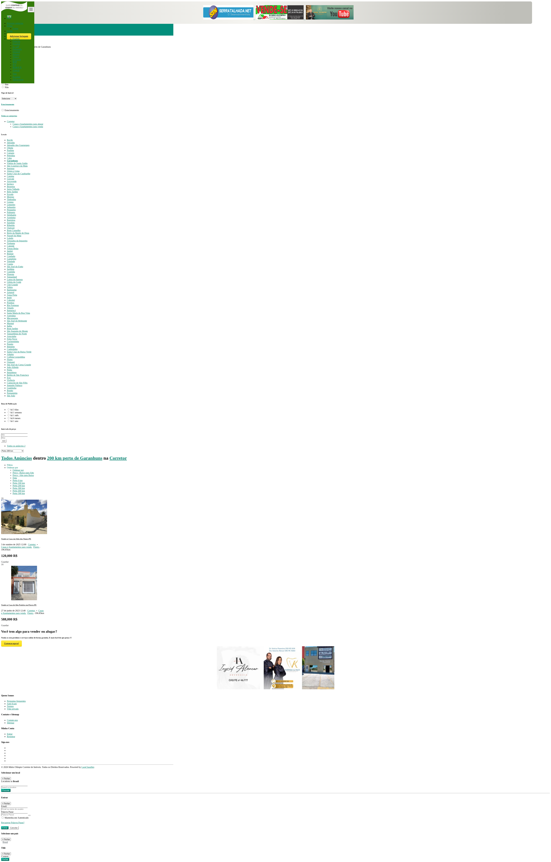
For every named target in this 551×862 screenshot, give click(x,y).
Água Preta (12, 295)
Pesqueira (11, 210)
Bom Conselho (14, 230)
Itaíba (9, 326)
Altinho (10, 354)
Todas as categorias (9, 116)
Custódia (11, 272)
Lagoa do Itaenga (15, 279)
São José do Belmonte (17, 321)
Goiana (10, 202)
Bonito (10, 390)
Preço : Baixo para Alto (23, 473)
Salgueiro (11, 207)
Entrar (15, 28)
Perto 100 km (19, 483)
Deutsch (16, 52)
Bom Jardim (12, 328)
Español (16, 44)
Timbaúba (11, 199)
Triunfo (10, 308)
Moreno (10, 197)
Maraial (10, 323)
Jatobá (10, 251)
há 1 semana (16, 412)
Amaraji (10, 292)
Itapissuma (12, 290)
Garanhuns (12, 161)
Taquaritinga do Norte (17, 334)
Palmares (11, 212)
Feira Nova (12, 339)
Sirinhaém (11, 215)
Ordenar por (18, 470)
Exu (9, 377)
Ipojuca (10, 184)
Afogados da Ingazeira (17, 241)
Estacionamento (7, 104)
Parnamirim (12, 393)
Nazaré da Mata (14, 235)
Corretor (118, 458)
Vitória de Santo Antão (17, 163)
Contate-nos (12, 720)
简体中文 (17, 67)
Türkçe (16, 57)
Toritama (11, 243)
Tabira (10, 287)
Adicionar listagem (19, 36)
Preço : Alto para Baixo (23, 475)
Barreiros (11, 220)
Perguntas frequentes (16, 701)
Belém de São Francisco (18, 375)
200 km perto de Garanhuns (74, 458)
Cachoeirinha (13, 341)
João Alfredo (13, 367)
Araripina (11, 217)
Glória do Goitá (14, 282)
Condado (11, 256)
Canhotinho (12, 349)
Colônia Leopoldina (16, 357)
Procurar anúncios (15, 23)
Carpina (10, 176)
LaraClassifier (88, 767)
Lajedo (10, 238)
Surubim (11, 222)
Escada (10, 194)
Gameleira (11, 259)
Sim (6, 84)
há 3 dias (14, 409)
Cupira (10, 264)
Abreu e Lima (13, 171)
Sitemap (10, 723)
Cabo (9, 158)
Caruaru (10, 153)
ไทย (15, 74)
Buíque (10, 253)
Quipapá (11, 362)
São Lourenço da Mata (17, 166)
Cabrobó (11, 300)
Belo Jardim (12, 192)
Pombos (10, 303)
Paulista (10, 150)
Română (16, 77)
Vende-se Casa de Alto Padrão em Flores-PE (19, 605)
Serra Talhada (13, 189)
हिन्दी (15, 62)
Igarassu (10, 168)
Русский (17, 59)
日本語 (16, 70)
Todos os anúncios (16, 446)
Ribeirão (11, 225)
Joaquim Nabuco (14, 385)
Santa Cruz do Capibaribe (18, 173)
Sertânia (10, 269)
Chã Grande (12, 284)
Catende (10, 246)
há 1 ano (14, 421)
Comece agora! (11, 643)
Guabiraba (11, 388)
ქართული (18, 79)
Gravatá (10, 179)
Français (16, 41)
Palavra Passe (7, 812)
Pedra (9, 370)
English (16, 39)
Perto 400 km (19, 491)
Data (15, 478)
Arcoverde (12, 181)
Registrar (11, 736)
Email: (4, 806)
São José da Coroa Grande (19, 365)
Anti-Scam (12, 703)
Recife (10, 140)
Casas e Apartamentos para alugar (28, 124)
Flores (9, 359)
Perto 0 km (18, 480)
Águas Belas (12, 248)
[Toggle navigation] (31, 9)
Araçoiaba (11, 336)
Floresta (10, 274)
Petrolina (11, 155)
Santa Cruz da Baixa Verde (19, 352)
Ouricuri (10, 228)
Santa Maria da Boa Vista (18, 313)
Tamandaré (12, 277)
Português (17, 49)
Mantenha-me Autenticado (16, 818)
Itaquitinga (12, 372)
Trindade (11, 261)
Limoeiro (11, 204)
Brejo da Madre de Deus (18, 233)
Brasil (5, 842)
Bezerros (11, 186)
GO (3, 441)
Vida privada (13, 709)
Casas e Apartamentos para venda (28, 126)
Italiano (16, 54)
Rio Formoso (13, 305)
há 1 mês (14, 415)
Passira (10, 344)
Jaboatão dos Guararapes (18, 145)
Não (7, 87)
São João (11, 395)
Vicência (11, 380)
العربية (16, 46)
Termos (10, 706)
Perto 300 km (19, 488)
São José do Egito (15, 266)
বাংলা (14, 65)
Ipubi (9, 297)
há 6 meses (15, 418)
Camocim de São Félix (17, 383)
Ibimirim (11, 346)
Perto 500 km (19, 493)
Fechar (5, 859)
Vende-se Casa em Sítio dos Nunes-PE (16, 539)
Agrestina (11, 315)
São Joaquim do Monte (17, 331)
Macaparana (12, 318)
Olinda (10, 148)
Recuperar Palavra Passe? (12, 822)
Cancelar (14, 828)
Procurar (5, 790)
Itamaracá (11, 310)
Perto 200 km (19, 485)
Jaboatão (11, 142)
